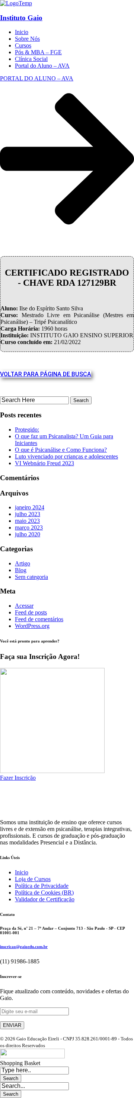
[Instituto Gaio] (16, 3)
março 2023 (29, 527)
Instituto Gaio (21, 18)
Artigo (22, 563)
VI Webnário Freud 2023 (44, 463)
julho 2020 (27, 534)
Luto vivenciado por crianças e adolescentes (66, 456)
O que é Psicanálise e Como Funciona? (61, 450)
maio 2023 (27, 521)
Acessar (24, 605)
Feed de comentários (39, 619)
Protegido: (27, 429)
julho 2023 (27, 514)
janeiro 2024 (29, 507)
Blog (20, 570)
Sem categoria (31, 577)
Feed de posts (31, 612)
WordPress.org (32, 626)
